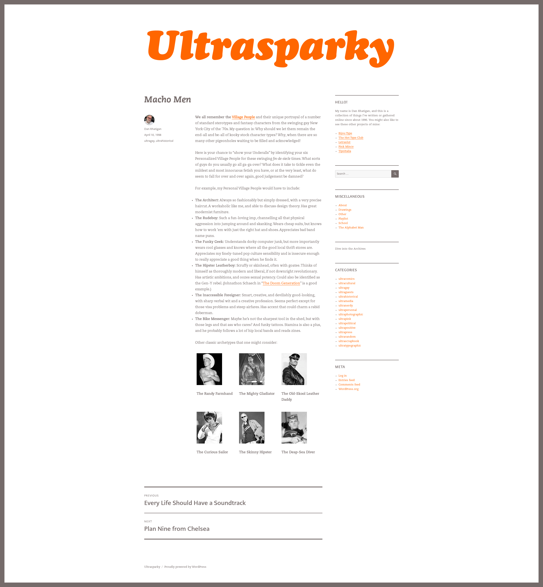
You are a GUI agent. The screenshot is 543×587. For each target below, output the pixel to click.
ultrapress (345, 332)
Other (342, 214)
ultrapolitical (347, 323)
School (343, 223)
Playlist (343, 218)
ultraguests (346, 292)
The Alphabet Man (351, 227)
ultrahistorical (164, 141)
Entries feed (347, 380)
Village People (243, 117)
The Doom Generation (281, 283)
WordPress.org (348, 389)
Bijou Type (345, 133)
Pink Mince (346, 146)
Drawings (345, 210)
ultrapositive (347, 328)
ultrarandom (347, 336)
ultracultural (347, 283)
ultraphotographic (351, 314)
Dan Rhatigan (152, 129)
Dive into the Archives (350, 249)
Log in (343, 375)
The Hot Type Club (351, 137)
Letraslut (344, 142)
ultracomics (347, 279)
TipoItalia (345, 151)
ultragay (149, 141)
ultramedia (346, 301)
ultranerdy (346, 305)
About (343, 205)
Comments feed (349, 384)
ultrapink (345, 319)
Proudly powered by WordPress (185, 567)
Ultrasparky (152, 567)
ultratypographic (350, 345)
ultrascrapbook (349, 341)
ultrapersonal (348, 310)
